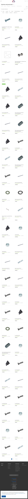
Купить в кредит (17, 466)
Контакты (9, 466)
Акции (2, 465)
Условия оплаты (17, 465)
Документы (9, 468)
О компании (9, 465)
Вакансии (9, 467)
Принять (4, 496)
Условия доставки (17, 467)
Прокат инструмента (24, 465)
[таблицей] (26, 9)
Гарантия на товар (17, 469)
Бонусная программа (17, 468)
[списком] (25, 9)
